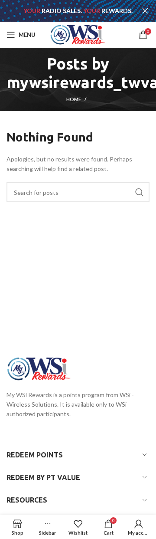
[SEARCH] (140, 192)
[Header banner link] (65, 11)
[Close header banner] (145, 11)
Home (73, 99)
